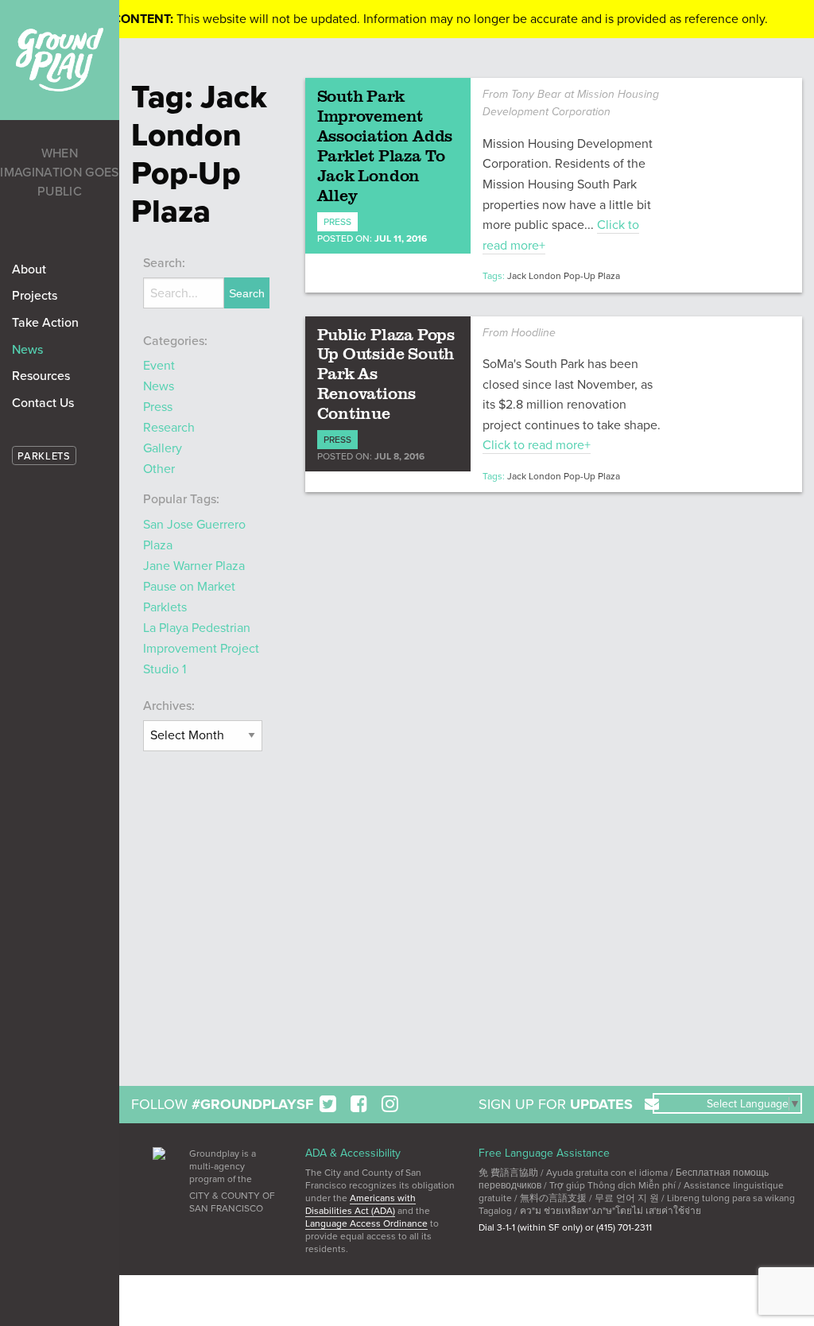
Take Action (45, 323)
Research (169, 428)
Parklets (165, 607)
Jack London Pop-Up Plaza (563, 275)
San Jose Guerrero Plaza (194, 535)
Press (157, 407)
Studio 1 (164, 669)
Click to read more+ (537, 445)
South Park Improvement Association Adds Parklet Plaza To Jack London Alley (385, 145)
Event (159, 366)
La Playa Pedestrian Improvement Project (201, 638)
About (29, 269)
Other (159, 469)
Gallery (162, 448)
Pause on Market (189, 587)
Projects (34, 296)
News (27, 350)
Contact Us (43, 403)
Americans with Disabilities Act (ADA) (360, 1204)
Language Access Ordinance (366, 1223)
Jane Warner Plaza (194, 566)
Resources (41, 376)
